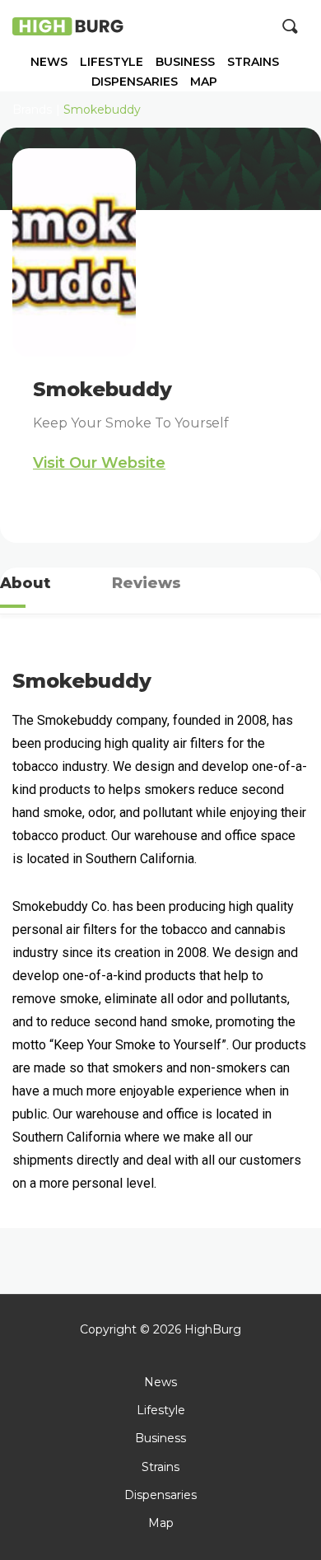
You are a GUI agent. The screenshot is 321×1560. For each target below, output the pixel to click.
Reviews (146, 583)
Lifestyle (111, 62)
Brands (32, 109)
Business (185, 62)
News (48, 62)
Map (203, 82)
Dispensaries (134, 82)
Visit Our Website (99, 463)
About (25, 583)
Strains (253, 62)
